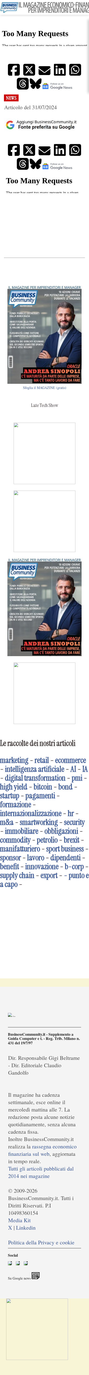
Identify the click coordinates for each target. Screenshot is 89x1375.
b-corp (74, 866)
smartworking (39, 822)
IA (85, 769)
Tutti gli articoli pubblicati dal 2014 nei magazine (41, 1172)
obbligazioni (61, 831)
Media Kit (19, 1220)
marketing (14, 760)
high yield (13, 787)
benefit (9, 866)
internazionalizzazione (31, 813)
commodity (15, 840)
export (49, 875)
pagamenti (40, 795)
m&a (7, 822)
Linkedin (26, 1227)
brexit (71, 840)
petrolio (47, 840)
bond (65, 787)
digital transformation (35, 778)
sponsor (10, 857)
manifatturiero (20, 849)
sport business (65, 849)
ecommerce (70, 760)
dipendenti (65, 857)
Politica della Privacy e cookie (41, 1242)
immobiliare (21, 831)
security (74, 822)
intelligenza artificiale (34, 769)
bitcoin (43, 787)
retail (42, 760)
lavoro (35, 857)
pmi (77, 778)
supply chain (17, 875)
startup (9, 795)
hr (71, 813)
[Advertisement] (44, 225)
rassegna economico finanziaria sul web (42, 1150)
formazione (15, 804)
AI (73, 769)
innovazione (42, 866)
